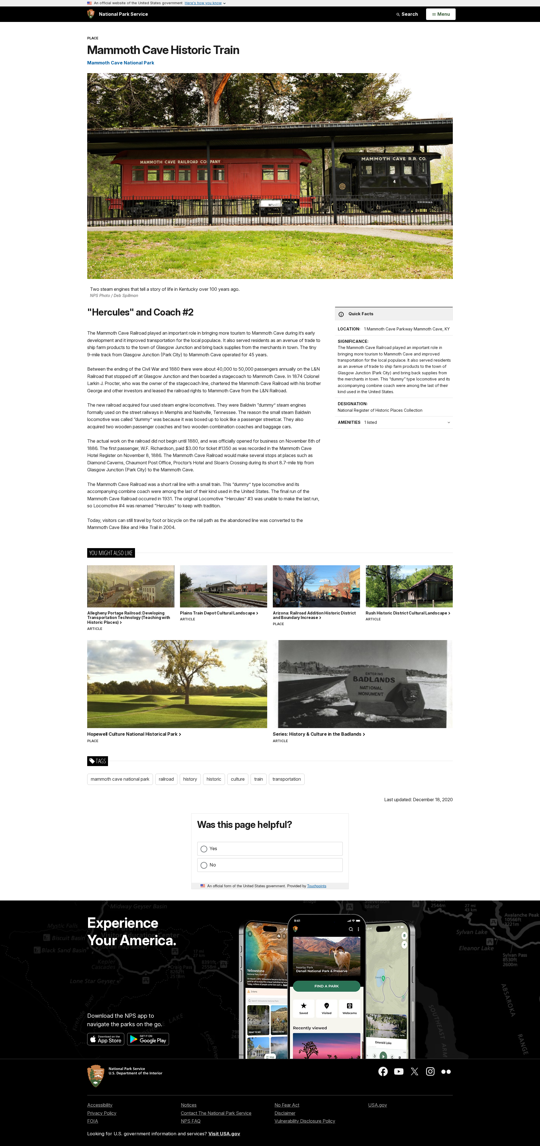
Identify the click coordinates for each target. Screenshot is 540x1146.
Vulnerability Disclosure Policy (304, 1121)
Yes (213, 848)
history (190, 779)
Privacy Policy (101, 1113)
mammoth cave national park (120, 779)
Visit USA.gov (224, 1133)
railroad (166, 779)
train (258, 779)
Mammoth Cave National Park (120, 63)
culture (238, 779)
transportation (287, 779)
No (213, 865)
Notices (189, 1105)
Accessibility (99, 1105)
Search (409, 14)
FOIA (92, 1121)
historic (214, 779)
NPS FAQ (191, 1121)
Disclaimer (284, 1113)
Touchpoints (316, 885)
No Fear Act (286, 1105)
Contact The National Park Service (216, 1113)
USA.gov (377, 1105)
